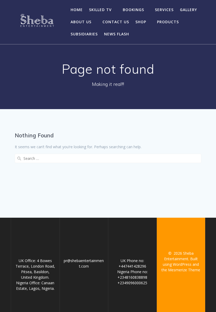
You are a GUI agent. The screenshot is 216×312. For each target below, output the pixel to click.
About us (81, 21)
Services (164, 9)
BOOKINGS (133, 9)
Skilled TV (100, 9)
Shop (140, 21)
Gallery (188, 9)
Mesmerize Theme (184, 269)
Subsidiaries (84, 33)
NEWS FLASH (116, 33)
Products (168, 21)
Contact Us (115, 21)
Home (77, 9)
